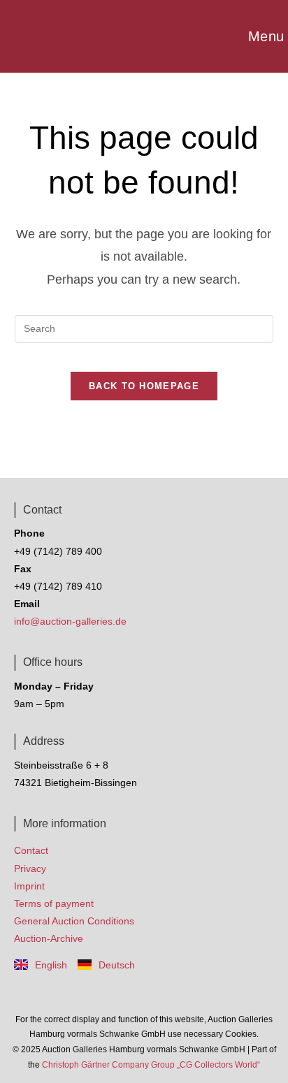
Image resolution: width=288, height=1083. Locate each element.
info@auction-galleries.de (70, 621)
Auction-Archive (48, 938)
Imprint (29, 886)
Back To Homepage (144, 386)
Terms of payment (54, 903)
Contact (31, 850)
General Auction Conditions (74, 920)
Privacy (30, 868)
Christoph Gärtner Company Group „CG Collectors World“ (151, 1065)
